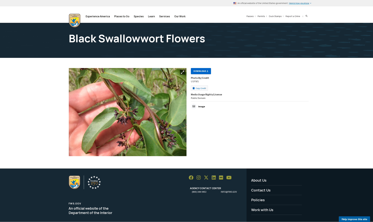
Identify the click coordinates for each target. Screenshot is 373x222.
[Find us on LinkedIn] (215, 177)
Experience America (98, 16)
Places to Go (121, 16)
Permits (261, 16)
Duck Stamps (275, 16)
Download (200, 70)
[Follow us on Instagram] (200, 177)
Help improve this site (354, 219)
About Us (258, 180)
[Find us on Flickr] (222, 177)
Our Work (179, 16)
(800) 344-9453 (199, 191)
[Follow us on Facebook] (192, 177)
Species (139, 16)
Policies (258, 199)
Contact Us (261, 190)
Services (164, 16)
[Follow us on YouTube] (230, 177)
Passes (250, 16)
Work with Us (262, 209)
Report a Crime (293, 16)
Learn (151, 16)
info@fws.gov (229, 191)
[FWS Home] (74, 21)
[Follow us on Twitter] (207, 177)
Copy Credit (200, 88)
